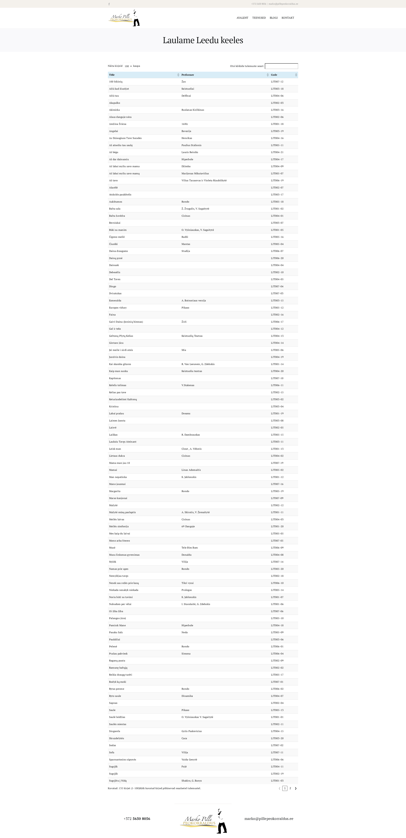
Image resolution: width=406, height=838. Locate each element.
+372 (137, 818)
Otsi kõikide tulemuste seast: (247, 66)
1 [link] (285, 788)
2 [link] (290, 788)
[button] (178, 75)
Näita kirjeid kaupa (124, 66)
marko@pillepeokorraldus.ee (283, 3)
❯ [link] (296, 788)
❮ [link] (279, 788)
